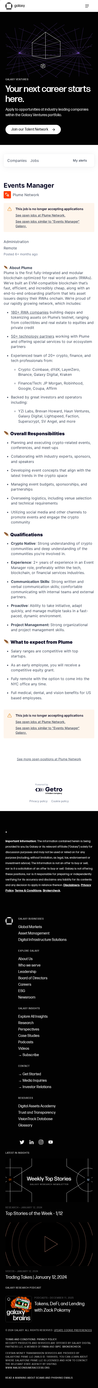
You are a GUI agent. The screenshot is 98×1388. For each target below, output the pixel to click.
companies (17, 160)
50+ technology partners (32, 336)
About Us (25, 959)
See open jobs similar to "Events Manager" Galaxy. (47, 223)
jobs (34, 160)
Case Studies (28, 1036)
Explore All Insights (33, 1016)
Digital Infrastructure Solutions (42, 940)
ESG (21, 991)
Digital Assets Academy (37, 1106)
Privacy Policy (47, 1339)
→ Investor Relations (34, 1087)
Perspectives (28, 1029)
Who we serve (29, 965)
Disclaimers (71, 885)
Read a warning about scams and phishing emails (39, 1378)
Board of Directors (32, 978)
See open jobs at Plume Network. (40, 215)
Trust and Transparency (37, 1112)
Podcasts (25, 1042)
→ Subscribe (28, 1055)
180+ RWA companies (30, 312)
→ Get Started (29, 1074)
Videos (23, 1048)
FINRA (45, 1346)
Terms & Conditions (28, 890)
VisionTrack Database (35, 1119)
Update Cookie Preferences (73, 1330)
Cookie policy (60, 801)
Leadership (27, 972)
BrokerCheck (71, 1346)
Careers (24, 984)
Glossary (25, 1125)
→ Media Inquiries (32, 1080)
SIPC (58, 1346)
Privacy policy (38, 801)
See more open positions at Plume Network (49, 759)
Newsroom (26, 997)
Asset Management (33, 933)
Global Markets (30, 927)
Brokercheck (51, 890)
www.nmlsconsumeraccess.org (27, 1368)
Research (26, 1023)
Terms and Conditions (20, 1339)
